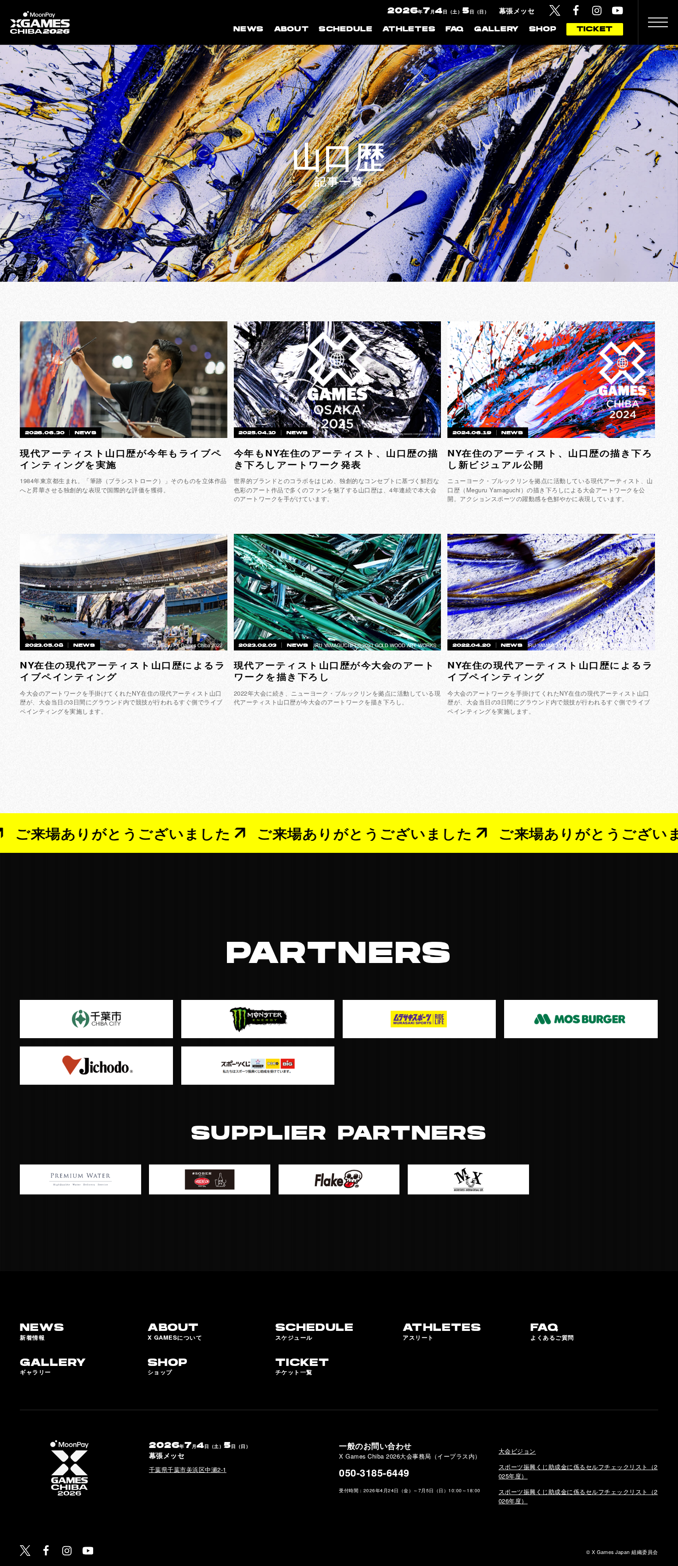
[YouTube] (617, 10)
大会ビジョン (517, 1451)
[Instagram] (596, 10)
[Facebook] (576, 10)
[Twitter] (554, 10)
